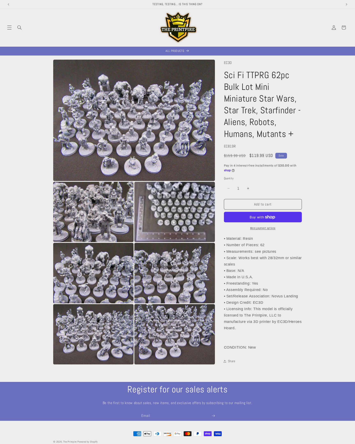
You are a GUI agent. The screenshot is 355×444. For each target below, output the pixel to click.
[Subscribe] (213, 416)
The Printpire (70, 441)
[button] (9, 27)
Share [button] (231, 361)
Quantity (229, 178)
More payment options (262, 228)
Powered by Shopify (87, 441)
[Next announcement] (346, 4)
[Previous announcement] (8, 4)
